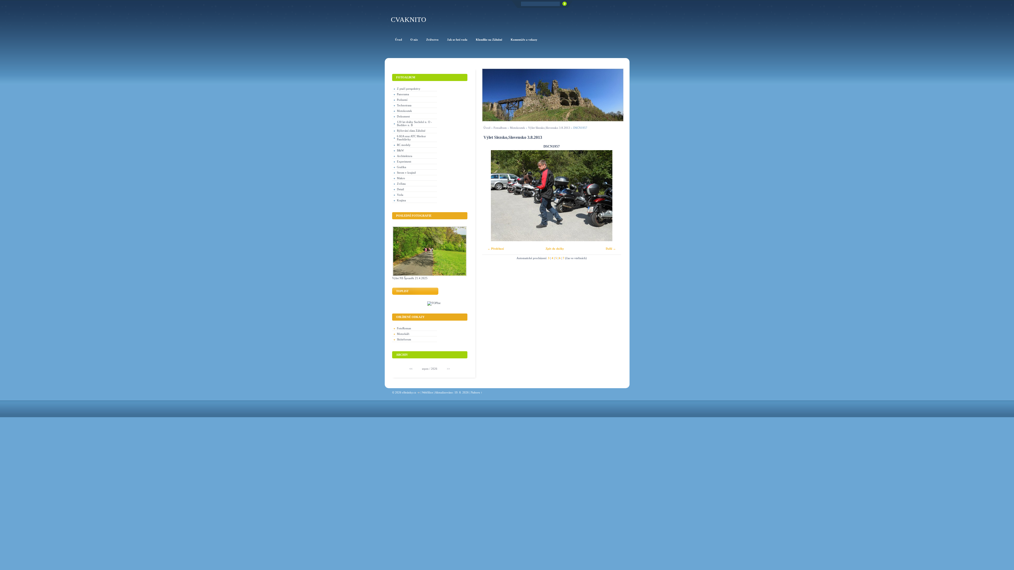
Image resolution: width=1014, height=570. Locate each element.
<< (410, 368)
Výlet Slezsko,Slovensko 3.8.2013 (549, 127)
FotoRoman (404, 328)
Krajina (401, 200)
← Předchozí (495, 248)
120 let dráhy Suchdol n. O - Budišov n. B (414, 123)
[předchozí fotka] (491, 195)
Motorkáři (403, 333)
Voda (400, 194)
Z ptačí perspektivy (408, 88)
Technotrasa (404, 105)
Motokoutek (517, 127)
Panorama (403, 94)
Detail (400, 189)
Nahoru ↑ (476, 392)
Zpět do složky (555, 248)
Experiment (404, 161)
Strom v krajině (406, 172)
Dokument (403, 116)
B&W (400, 150)
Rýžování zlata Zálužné (411, 130)
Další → (611, 248)
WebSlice (427, 392)
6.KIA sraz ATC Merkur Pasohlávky (411, 138)
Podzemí (402, 99)
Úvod (486, 127)
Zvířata (401, 183)
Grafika (401, 167)
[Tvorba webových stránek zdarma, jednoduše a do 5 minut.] (419, 393)
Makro (401, 178)
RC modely (404, 144)
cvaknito (408, 19)
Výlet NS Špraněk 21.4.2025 (410, 278)
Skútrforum (404, 339)
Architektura (404, 156)
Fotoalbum (500, 127)
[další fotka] (612, 195)
